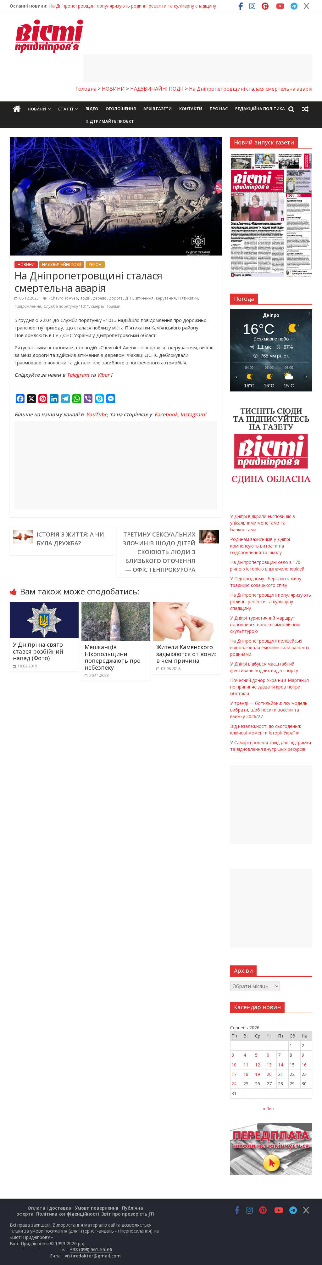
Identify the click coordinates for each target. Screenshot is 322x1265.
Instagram (192, 414)
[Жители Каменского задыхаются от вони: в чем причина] (187, 605)
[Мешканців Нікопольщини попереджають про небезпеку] (116, 605)
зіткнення (144, 298)
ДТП (129, 298)
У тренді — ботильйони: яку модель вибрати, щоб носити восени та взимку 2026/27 (269, 709)
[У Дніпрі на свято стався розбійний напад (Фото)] (44, 605)
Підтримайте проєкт (110, 121)
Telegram (78, 374)
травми (113, 306)
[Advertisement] (197, 68)
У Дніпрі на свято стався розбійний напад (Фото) (38, 651)
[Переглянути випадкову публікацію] (305, 108)
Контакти (190, 108)
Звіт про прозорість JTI (128, 1214)
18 (245, 1074)
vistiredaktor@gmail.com (93, 1256)
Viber (103, 374)
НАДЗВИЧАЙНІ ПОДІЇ (61, 264)
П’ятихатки (188, 298)
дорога (116, 298)
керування (166, 298)
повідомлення (27, 306)
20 (269, 1074)
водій (85, 298)
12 (257, 1065)
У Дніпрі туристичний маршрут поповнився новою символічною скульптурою (265, 624)
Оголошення (121, 108)
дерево (100, 298)
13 (269, 1065)
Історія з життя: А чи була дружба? (70, 539)
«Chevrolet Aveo (63, 298)
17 (233, 1074)
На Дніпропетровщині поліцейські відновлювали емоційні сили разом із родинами (269, 647)
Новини (37, 109)
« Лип (268, 1108)
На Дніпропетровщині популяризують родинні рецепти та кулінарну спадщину (132, 6)
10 (233, 1065)
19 (257, 1074)
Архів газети (157, 108)
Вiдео (92, 108)
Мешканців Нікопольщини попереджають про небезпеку (113, 657)
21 (280, 1074)
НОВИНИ (26, 264)
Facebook (166, 414)
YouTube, (97, 414)
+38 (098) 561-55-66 (91, 1249)
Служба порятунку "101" (66, 306)
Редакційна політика (260, 108)
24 (233, 1084)
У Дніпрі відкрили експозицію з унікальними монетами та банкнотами (262, 522)
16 (304, 1065)
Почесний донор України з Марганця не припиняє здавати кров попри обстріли (269, 686)
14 (280, 1065)
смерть (97, 306)
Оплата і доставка (49, 1208)
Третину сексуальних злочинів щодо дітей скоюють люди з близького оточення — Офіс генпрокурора (159, 552)
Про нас (219, 108)
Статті (65, 109)
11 (245, 1065)
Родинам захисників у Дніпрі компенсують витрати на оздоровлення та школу (260, 545)
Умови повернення (96, 1208)
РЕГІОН (95, 264)
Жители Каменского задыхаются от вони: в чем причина (186, 653)
